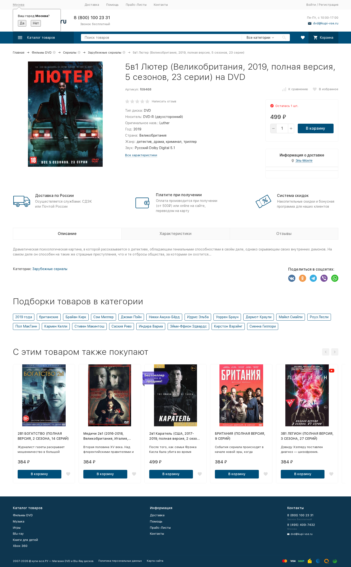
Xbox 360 (20, 546)
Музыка (18, 521)
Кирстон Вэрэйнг (228, 326)
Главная (18, 52)
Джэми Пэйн (131, 317)
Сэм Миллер (103, 317)
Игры (17, 527)
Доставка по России (54, 195)
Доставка (92, 4)
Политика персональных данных (120, 560)
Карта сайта (155, 560)
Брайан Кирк (75, 317)
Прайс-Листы (136, 4)
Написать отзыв (164, 101)
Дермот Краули (258, 317)
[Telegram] (313, 278)
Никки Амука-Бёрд (164, 317)
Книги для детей (25, 540)
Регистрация (328, 4)
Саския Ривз (122, 326)
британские (48, 317)
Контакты (161, 4)
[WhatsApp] (334, 278)
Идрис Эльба (198, 317)
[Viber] (324, 278)
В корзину (315, 128)
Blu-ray (18, 533)
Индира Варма (151, 326)
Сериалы (69, 52)
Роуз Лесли (319, 317)
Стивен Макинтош (89, 326)
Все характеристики (141, 155)
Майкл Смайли (291, 317)
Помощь (112, 4)
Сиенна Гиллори (263, 326)
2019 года (23, 317)
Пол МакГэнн (26, 326)
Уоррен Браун (227, 317)
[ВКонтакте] (291, 278)
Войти (311, 4)
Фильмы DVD (42, 52)
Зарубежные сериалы (104, 52)
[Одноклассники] (302, 278)
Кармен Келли (55, 326)
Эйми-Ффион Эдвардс (188, 326)
